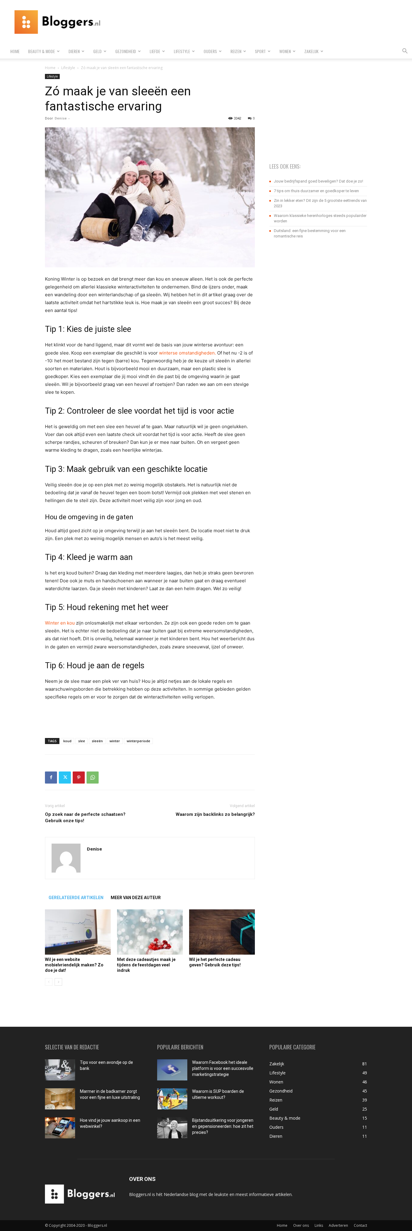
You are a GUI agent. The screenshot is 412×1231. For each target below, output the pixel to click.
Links (319, 1225)
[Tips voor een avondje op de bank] (60, 1069)
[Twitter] (65, 777)
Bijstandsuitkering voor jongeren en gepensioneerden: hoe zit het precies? (222, 1126)
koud (67, 741)
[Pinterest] (79, 777)
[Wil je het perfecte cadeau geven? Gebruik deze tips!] (222, 932)
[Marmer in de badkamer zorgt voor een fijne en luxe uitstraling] (60, 1098)
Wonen (285, 51)
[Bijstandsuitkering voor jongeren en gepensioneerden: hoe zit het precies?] (172, 1127)
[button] (405, 52)
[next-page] (58, 982)
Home (15, 51)
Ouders (210, 51)
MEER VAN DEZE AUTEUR (136, 897)
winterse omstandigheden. (187, 353)
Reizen (235, 51)
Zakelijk (311, 51)
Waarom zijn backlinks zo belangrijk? (215, 814)
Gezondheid (125, 51)
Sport (260, 51)
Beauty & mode (41, 51)
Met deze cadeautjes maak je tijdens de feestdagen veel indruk (146, 965)
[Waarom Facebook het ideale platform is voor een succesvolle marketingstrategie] (172, 1069)
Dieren (74, 51)
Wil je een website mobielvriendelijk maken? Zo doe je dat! (74, 965)
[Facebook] (51, 777)
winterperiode (138, 741)
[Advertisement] (296, 22)
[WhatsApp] (93, 777)
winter (114, 741)
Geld (97, 51)
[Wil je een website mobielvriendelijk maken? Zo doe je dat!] (78, 932)
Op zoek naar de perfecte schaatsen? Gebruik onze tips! (85, 817)
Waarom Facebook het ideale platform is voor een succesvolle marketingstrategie (222, 1068)
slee (81, 741)
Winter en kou (60, 623)
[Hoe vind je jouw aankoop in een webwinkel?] (60, 1127)
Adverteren (338, 1225)
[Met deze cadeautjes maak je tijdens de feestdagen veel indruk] (150, 932)
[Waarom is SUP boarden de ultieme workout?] (172, 1098)
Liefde (155, 51)
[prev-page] (48, 982)
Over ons (301, 1225)
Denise (61, 118)
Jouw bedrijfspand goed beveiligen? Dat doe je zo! (318, 181)
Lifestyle (182, 51)
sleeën (97, 741)
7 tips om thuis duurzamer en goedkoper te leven (316, 191)
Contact (360, 1225)
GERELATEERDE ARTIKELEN (76, 897)
